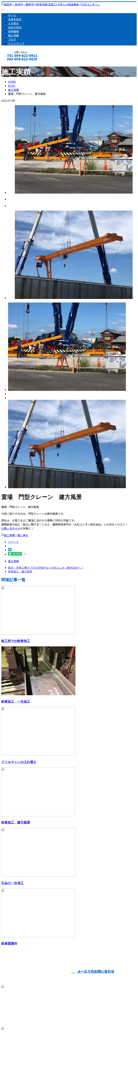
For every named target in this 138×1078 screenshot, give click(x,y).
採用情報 (13, 31)
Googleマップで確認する (17, 1046)
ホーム (12, 15)
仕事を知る (15, 19)
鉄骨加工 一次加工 (15, 701)
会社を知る (15, 27)
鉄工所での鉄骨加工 (15, 641)
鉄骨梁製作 (9, 943)
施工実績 (13, 35)
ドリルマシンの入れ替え (19, 762)
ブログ (12, 39)
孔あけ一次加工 (12, 883)
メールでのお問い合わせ (95, 971)
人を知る (13, 23)
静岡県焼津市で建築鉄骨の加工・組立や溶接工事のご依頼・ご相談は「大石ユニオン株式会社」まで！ (63, 1067)
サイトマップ (16, 43)
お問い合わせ (9, 528)
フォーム (13, 63)
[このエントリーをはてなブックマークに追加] (9, 550)
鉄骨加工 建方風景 (15, 822)
